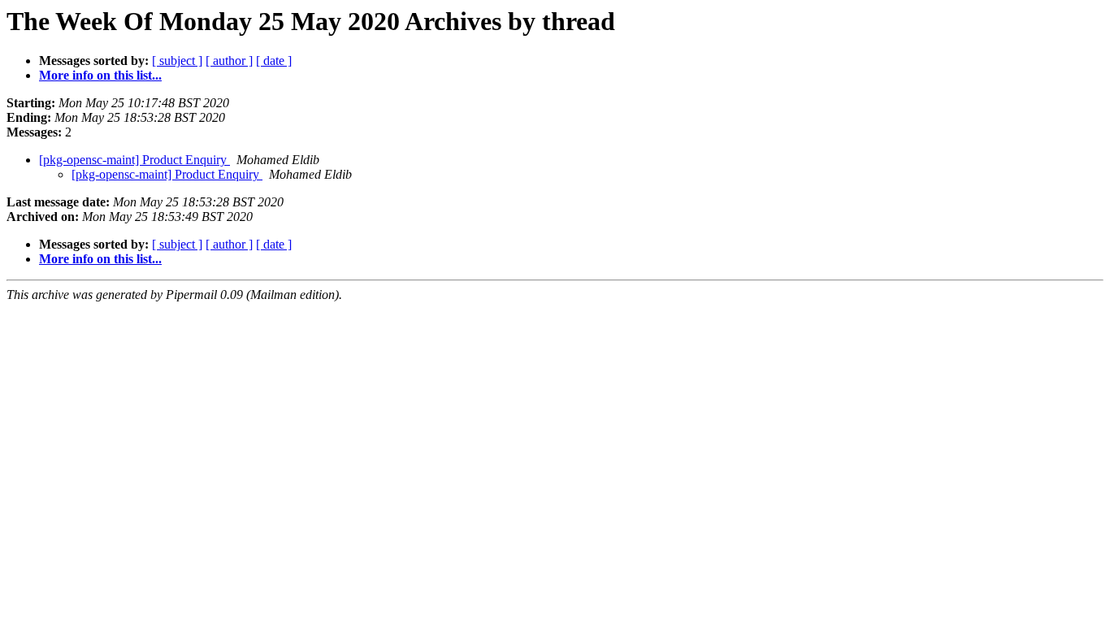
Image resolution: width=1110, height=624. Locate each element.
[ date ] (274, 60)
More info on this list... (100, 75)
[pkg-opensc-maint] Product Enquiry (134, 160)
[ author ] (229, 60)
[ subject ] (177, 60)
